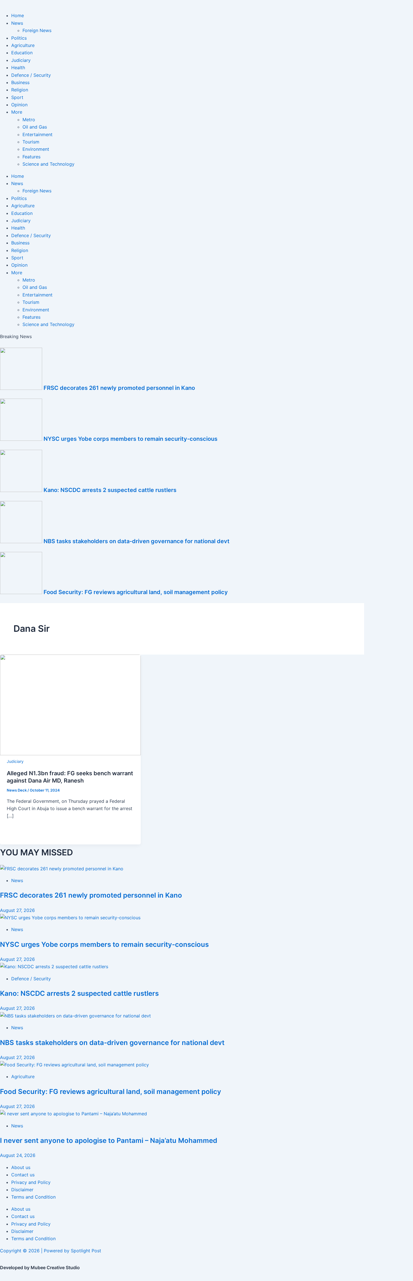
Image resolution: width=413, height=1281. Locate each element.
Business (20, 82)
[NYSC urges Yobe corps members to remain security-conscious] (70, 917)
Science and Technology (48, 164)
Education (22, 52)
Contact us (23, 1174)
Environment (35, 149)
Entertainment (37, 134)
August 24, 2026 (17, 1155)
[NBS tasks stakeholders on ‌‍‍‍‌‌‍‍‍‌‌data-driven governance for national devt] (75, 1016)
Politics (19, 38)
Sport (17, 97)
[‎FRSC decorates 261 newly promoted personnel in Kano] (61, 868)
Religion (19, 90)
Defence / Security (31, 75)
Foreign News (36, 30)
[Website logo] (206, 3)
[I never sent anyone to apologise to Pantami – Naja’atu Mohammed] (73, 1113)
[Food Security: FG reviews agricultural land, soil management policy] (74, 1065)
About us (20, 1167)
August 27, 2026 (17, 910)
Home (17, 15)
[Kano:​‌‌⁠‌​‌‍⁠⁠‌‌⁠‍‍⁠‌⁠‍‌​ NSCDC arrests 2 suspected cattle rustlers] (54, 966)
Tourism (30, 142)
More (16, 112)
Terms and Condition (33, 1197)
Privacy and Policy (31, 1182)
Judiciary (21, 60)
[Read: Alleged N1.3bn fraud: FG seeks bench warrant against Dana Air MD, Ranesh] (70, 753)
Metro (28, 119)
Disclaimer (22, 1189)
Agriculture (23, 45)
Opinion (19, 104)
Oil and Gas (34, 127)
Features (31, 156)
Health (18, 67)
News (17, 23)
